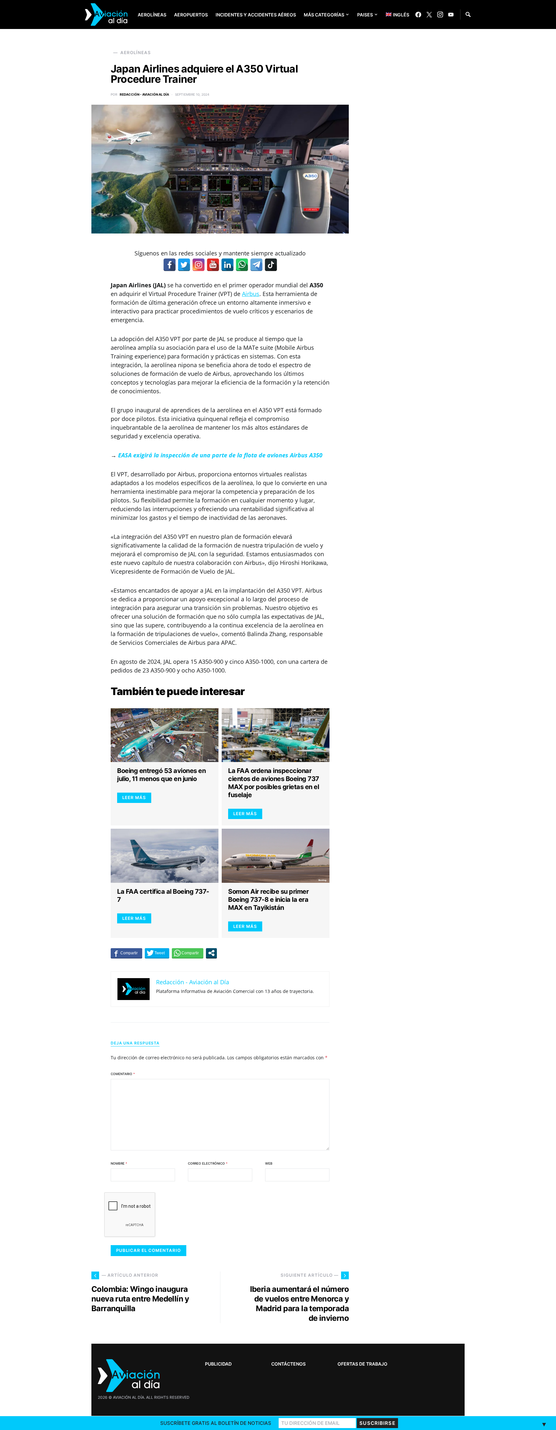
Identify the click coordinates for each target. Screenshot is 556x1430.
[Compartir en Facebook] (126, 953)
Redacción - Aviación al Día (144, 94)
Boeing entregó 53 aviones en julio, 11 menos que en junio (161, 775)
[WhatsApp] (242, 264)
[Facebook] (418, 14)
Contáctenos (288, 1364)
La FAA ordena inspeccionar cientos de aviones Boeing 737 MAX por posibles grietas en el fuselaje (273, 783)
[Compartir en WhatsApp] (187, 953)
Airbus (250, 294)
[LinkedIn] (227, 264)
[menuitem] (392, 14)
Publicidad (218, 1364)
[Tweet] (157, 953)
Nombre (119, 1163)
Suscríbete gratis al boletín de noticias (215, 1423)
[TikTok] (270, 264)
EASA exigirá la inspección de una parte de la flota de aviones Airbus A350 (220, 455)
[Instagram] (440, 14)
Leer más (134, 797)
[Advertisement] (416, 1226)
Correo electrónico (207, 1163)
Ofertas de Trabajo (362, 1364)
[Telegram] (256, 264)
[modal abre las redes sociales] (211, 953)
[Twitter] (429, 14)
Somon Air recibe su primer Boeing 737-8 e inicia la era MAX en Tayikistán (268, 899)
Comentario (123, 1074)
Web (269, 1163)
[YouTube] (451, 14)
